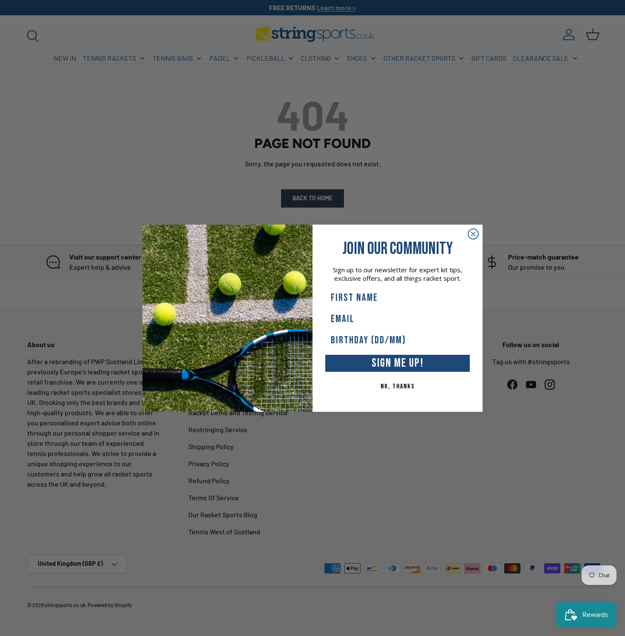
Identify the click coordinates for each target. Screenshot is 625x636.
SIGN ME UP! (398, 363)
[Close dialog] (473, 234)
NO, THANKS (398, 386)
